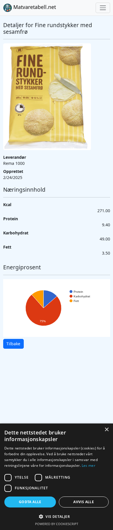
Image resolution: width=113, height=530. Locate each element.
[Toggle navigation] (103, 8)
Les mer (88, 465)
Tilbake (13, 343)
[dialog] (56, 476)
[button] (56, 516)
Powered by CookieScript (56, 524)
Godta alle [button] (30, 501)
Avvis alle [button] (83, 501)
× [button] (106, 430)
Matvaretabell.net (34, 6)
